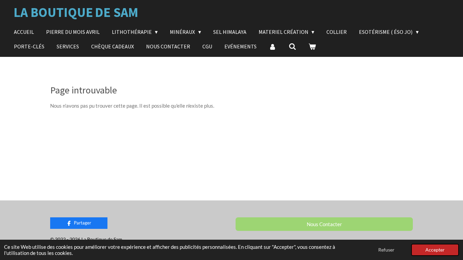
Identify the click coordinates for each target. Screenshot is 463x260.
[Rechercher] (292, 46)
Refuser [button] (386, 250)
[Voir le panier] (312, 46)
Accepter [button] (435, 250)
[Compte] (272, 46)
